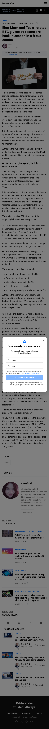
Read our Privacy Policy (32, 373)
